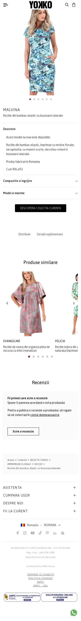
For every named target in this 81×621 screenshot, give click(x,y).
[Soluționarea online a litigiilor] (59, 597)
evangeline (11, 341)
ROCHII (38, 464)
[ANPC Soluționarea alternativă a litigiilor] (22, 597)
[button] (30, 99)
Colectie (22, 460)
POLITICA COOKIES (40, 578)
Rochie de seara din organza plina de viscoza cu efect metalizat (26, 348)
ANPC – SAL (40, 585)
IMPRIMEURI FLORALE (19, 464)
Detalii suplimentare (50, 234)
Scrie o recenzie (23, 431)
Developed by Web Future (40, 566)
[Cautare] (67, 5)
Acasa (10, 460)
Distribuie (24, 234)
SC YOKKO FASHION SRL (38, 548)
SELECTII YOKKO (39, 460)
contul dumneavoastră (44, 415)
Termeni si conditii (40, 574)
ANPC (40, 581)
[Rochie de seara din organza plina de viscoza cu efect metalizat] (27, 303)
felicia (60, 341)
